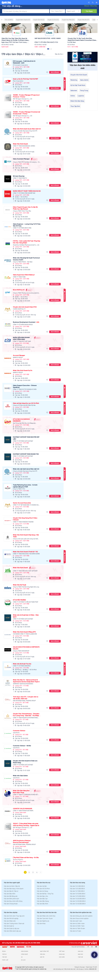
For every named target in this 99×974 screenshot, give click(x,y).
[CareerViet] (88, 943)
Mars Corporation (18, 81)
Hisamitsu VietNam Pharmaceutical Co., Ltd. (26, 245)
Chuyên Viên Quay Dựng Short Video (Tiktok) (25, 519)
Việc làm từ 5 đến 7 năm (77, 926)
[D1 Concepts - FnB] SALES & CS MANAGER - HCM (24, 62)
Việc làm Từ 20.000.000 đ (77, 898)
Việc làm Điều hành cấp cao (12, 931)
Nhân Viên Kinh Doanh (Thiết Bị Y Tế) (25, 551)
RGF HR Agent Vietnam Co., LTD (22, 99)
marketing (73, 80)
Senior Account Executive (22, 503)
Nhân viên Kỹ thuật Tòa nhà (22, 664)
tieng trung (84, 90)
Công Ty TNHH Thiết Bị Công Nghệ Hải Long (26, 587)
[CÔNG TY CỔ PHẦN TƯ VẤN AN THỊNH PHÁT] (7, 602)
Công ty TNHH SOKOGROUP (21, 651)
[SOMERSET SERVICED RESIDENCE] (7, 682)
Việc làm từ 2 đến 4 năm (77, 923)
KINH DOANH (24, 951)
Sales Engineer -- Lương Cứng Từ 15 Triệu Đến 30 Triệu (27, 225)
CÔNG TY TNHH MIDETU (20, 178)
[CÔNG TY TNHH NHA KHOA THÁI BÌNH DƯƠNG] (7, 554)
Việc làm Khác (41, 923)
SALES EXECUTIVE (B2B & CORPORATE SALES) (26, 648)
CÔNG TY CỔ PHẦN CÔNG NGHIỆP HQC (24, 193)
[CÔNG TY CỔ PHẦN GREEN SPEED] (7, 325)
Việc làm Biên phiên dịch (11, 898)
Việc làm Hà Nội (42, 886)
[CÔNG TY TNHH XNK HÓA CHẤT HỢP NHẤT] (7, 570)
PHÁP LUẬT (5, 960)
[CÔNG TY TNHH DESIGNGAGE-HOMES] (7, 146)
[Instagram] (92, 947)
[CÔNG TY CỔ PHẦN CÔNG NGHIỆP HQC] (7, 194)
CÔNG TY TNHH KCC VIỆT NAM (22, 341)
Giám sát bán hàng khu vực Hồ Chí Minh (26, 403)
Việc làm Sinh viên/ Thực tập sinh (14, 916)
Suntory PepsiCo (18, 859)
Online (72, 96)
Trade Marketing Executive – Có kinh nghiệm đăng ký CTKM (25, 486)
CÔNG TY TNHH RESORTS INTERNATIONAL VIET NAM (25, 718)
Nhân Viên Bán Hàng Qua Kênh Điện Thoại (21, 791)
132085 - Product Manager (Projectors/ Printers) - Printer (26, 96)
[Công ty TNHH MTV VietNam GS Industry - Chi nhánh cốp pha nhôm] (7, 161)
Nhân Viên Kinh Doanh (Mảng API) (24, 632)
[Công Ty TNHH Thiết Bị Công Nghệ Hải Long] (7, 587)
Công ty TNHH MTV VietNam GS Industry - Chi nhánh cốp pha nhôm (26, 162)
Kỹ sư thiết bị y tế (18, 290)
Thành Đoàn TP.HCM (91, 967)
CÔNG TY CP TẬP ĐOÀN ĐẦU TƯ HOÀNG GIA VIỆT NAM (25, 505)
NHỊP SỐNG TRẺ (44, 951)
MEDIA (4, 951)
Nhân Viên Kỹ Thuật (19, 585)
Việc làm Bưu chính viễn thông (13, 901)
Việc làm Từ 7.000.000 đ (77, 891)
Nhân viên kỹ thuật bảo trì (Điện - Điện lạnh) (26, 616)
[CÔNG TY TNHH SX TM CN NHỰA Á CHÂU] (7, 388)
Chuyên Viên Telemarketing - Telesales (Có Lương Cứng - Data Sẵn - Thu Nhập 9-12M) (27, 714)
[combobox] (25, 11)
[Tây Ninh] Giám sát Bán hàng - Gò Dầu (26, 857)
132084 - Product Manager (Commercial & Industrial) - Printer (26, 113)
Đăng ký (86, 6)
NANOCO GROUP (18, 357)
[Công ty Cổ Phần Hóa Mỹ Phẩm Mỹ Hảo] (7, 406)
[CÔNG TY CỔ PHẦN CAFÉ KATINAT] (7, 440)
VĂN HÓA (42, 954)
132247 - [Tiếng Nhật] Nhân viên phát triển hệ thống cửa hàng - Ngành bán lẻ (26, 824)
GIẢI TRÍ (42, 957)
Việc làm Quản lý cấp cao (11, 928)
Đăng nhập (93, 6)
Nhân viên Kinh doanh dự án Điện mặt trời (27, 129)
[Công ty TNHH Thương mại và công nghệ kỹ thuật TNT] (7, 292)
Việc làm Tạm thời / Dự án (45, 918)
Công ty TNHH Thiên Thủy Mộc (22, 211)
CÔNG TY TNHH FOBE (19, 277)
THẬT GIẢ (80, 957)
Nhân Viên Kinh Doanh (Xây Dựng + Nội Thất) (26, 536)
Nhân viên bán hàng (77, 101)
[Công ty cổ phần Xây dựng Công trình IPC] (7, 131)
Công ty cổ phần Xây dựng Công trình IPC (25, 131)
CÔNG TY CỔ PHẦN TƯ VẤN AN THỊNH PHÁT (25, 602)
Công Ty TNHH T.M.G (19, 489)
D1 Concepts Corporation (20, 65)
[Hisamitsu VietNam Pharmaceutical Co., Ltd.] (7, 243)
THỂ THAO (61, 951)
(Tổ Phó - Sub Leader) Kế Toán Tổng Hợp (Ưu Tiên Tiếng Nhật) (26, 242)
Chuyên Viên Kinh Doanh (78, 75)
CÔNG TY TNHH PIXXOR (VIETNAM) (23, 810)
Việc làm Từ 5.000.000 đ (77, 888)
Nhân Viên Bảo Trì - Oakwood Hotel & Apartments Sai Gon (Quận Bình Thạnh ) (26, 680)
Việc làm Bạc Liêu (42, 896)
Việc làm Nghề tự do (43, 921)
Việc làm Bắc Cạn (42, 898)
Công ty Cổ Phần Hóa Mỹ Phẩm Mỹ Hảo (24, 405)
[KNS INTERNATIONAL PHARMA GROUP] (7, 699)
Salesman (73, 90)
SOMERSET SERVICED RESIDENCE (23, 684)
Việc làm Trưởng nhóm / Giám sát (14, 923)
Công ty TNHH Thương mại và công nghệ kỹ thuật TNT (26, 293)
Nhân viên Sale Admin (20, 775)
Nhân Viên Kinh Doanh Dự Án (22, 370)
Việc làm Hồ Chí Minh (43, 888)
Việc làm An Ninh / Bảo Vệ (12, 886)
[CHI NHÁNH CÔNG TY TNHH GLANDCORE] (7, 634)
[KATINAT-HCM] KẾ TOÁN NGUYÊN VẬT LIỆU (26, 438)
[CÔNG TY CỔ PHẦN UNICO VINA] (7, 227)
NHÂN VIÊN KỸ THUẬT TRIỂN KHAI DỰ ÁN (27, 191)
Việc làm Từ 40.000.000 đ (77, 903)
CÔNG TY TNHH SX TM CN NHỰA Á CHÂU (25, 389)
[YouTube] (96, 947)
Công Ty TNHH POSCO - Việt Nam (22, 262)
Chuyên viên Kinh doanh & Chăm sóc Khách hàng (25, 761)
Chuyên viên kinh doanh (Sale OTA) (25, 307)
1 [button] (25, 872)
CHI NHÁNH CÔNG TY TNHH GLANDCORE (25, 634)
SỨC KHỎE (62, 957)
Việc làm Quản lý (9, 926)
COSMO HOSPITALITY (19, 309)
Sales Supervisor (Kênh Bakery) (24, 275)
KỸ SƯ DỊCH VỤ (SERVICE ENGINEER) (21, 420)
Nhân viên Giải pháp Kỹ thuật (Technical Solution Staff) (26, 258)
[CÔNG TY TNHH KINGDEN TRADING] (7, 520)
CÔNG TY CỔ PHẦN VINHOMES (22, 666)
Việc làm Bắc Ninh (42, 903)
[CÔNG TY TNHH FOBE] (7, 277)
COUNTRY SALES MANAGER (22, 808)
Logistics (81, 96)
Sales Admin (84, 80)
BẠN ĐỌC (80, 954)
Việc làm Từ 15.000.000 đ (77, 896)
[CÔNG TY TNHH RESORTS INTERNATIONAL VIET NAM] (7, 716)
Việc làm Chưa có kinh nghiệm (79, 918)
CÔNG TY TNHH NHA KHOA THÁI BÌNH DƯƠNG (26, 554)
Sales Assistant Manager (21, 159)
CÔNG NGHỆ (24, 954)
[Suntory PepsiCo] (7, 860)
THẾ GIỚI (4, 957)
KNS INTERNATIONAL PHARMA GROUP (24, 700)
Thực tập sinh (75, 106)
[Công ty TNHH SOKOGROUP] (7, 650)
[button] (93, 2)
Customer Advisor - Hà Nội (22, 745)
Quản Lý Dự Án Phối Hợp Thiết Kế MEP (25, 79)
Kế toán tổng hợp (18, 176)
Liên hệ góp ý (80, 969)
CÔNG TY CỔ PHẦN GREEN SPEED (23, 324)
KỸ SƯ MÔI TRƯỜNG (19, 600)
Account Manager (19, 355)
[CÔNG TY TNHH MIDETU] (7, 179)
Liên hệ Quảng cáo (58, 969)
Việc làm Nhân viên (10, 921)
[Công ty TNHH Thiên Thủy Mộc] (7, 210)
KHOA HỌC (62, 954)
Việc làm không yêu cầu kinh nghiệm (81, 916)
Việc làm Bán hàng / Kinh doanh (13, 888)
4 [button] (36, 872)
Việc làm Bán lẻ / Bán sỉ (11, 891)
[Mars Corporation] (7, 81)
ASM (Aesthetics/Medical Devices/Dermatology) (21, 841)
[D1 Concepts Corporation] (7, 64)
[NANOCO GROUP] (7, 358)
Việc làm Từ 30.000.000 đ (77, 901)
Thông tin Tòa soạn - (80, 967)
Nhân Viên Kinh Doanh (20, 144)
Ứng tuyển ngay (55, 72)
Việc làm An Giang (42, 891)
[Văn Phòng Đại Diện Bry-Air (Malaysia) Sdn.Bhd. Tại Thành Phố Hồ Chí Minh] (7, 422)
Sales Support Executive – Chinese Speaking (25, 386)
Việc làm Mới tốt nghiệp (11, 918)
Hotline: (90, 969)
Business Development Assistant (26, 322)
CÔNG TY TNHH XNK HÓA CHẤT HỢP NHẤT (25, 571)
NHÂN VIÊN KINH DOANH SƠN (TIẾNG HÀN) (21, 338)
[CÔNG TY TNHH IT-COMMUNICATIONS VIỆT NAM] (7, 793)
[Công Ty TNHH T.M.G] (7, 487)
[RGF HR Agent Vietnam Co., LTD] (7, 98)
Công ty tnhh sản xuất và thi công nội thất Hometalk (25, 539)
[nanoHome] (7, 733)
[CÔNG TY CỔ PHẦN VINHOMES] (7, 666)
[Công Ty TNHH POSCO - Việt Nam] (7, 260)
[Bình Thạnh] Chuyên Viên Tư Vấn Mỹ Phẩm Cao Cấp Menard (25, 208)
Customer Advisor (19, 730)
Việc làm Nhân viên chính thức (46, 916)
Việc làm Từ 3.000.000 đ (77, 886)
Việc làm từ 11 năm (75, 931)
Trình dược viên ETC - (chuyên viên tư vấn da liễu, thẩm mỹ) (25, 697)
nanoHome (16, 732)
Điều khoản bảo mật (69, 969)
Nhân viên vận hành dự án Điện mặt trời (26, 469)
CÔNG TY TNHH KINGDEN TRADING (23, 522)
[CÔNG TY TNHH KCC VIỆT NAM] (7, 340)
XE (22, 957)
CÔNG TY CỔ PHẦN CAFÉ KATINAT (23, 441)
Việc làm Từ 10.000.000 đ (77, 893)
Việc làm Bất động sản (10, 896)
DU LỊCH (23, 960)
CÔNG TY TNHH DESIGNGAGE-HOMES (24, 146)
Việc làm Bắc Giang (43, 901)
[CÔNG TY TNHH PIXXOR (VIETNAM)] (7, 811)
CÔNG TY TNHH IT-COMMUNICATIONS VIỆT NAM (25, 795)
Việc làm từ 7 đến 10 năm (77, 928)
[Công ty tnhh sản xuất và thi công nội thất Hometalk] (7, 537)
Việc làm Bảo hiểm (9, 893)
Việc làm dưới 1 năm (76, 921)
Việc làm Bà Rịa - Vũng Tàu (45, 893)
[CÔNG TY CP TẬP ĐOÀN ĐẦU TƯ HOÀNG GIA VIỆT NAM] (7, 505)
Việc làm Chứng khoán (11, 903)
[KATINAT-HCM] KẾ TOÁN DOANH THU (26, 454)
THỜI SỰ (4, 954)
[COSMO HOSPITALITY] (7, 309)
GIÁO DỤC (80, 951)
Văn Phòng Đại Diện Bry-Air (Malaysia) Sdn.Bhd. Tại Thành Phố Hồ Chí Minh (24, 423)
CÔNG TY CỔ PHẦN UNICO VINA (22, 228)
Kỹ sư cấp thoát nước (77, 85)
